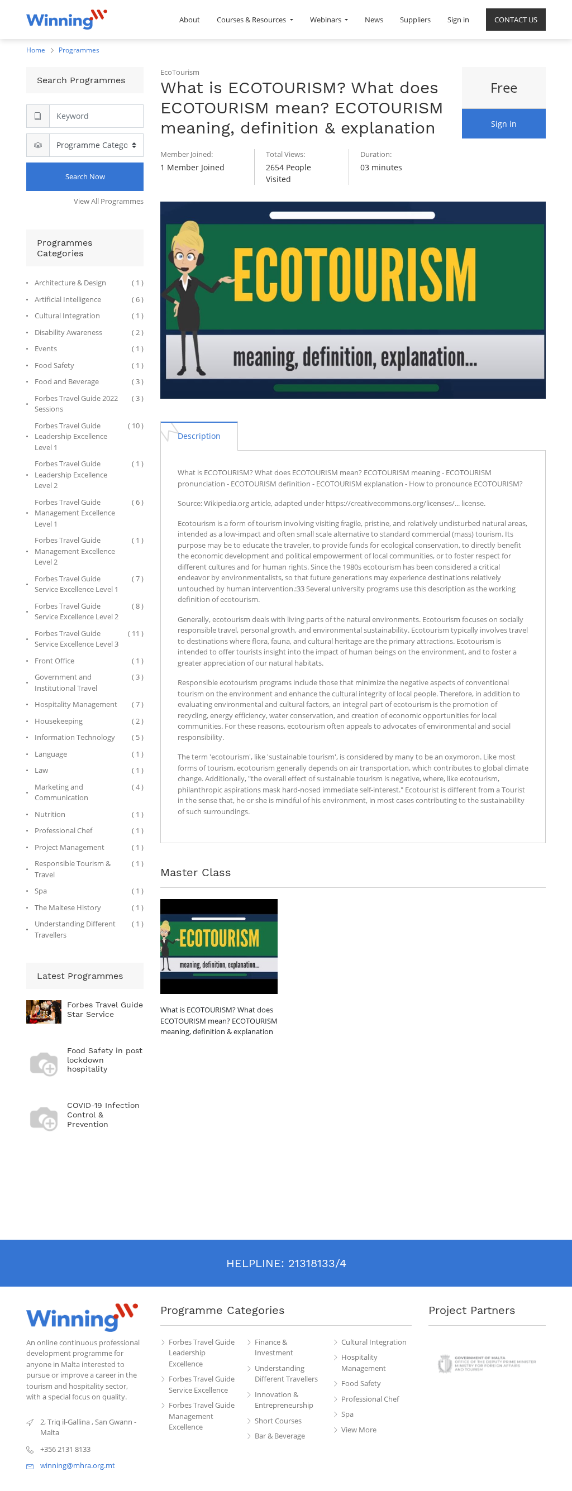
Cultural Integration (374, 1342)
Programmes (79, 50)
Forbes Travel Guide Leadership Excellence (202, 1353)
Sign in (504, 123)
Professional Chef (370, 1399)
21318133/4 (317, 1263)
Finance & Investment (274, 1347)
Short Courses (278, 1421)
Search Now (85, 176)
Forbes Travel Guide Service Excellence (202, 1384)
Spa (347, 1414)
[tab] (199, 435)
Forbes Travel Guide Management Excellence (202, 1416)
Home (35, 50)
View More (358, 1430)
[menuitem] (189, 19)
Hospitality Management (363, 1362)
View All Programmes (109, 201)
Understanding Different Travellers (286, 1373)
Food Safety (361, 1383)
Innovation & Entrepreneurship (284, 1400)
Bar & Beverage (280, 1436)
